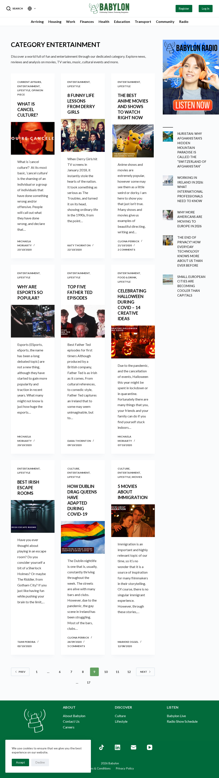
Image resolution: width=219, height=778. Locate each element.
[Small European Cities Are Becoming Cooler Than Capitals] (168, 280)
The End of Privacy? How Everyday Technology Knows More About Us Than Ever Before (190, 251)
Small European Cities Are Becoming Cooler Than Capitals (191, 286)
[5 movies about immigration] (133, 520)
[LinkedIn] (117, 747)
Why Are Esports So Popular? (30, 292)
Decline (40, 762)
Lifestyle (23, 90)
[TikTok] (101, 747)
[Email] (133, 747)
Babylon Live (176, 716)
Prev (22, 671)
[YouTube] (149, 747)
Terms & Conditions (98, 768)
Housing (54, 21)
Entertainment (28, 86)
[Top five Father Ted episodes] (83, 321)
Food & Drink (127, 277)
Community (165, 21)
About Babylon (74, 716)
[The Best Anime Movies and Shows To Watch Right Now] (133, 141)
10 (106, 672)
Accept (20, 762)
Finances (87, 21)
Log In (205, 8)
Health (104, 21)
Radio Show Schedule (182, 721)
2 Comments (126, 249)
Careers (68, 727)
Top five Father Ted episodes (79, 292)
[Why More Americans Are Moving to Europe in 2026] (168, 215)
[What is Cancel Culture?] (33, 138)
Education (122, 21)
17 (88, 682)
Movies (137, 477)
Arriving (37, 21)
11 (117, 672)
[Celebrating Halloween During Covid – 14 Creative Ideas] (133, 342)
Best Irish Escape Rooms (28, 487)
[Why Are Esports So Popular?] (33, 321)
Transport (143, 21)
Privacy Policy (122, 768)
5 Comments (76, 646)
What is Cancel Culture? (27, 109)
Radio (183, 21)
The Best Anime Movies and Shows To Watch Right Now (133, 106)
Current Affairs (29, 82)
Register (184, 8)
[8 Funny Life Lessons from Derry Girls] (83, 135)
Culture (73, 468)
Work (70, 21)
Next (143, 671)
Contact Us (71, 721)
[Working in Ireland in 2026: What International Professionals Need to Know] (168, 180)
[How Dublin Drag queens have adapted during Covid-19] (83, 537)
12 (129, 672)
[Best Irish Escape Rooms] (33, 516)
